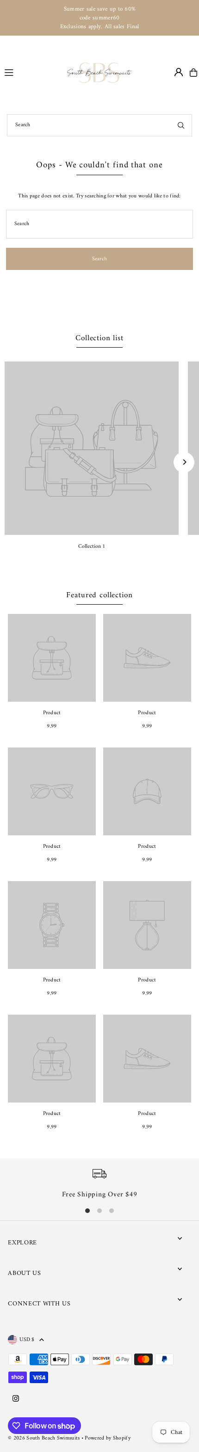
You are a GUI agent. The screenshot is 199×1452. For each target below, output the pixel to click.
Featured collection (99, 595)
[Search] (181, 125)
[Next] (184, 462)
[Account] (178, 72)
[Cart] (193, 72)
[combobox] (99, 125)
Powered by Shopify (107, 1438)
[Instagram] (15, 1399)
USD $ (27, 1339)
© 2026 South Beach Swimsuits (44, 1438)
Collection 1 (91, 546)
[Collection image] (92, 448)
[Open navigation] (32, 72)
